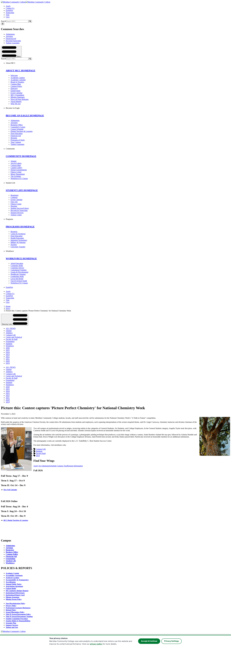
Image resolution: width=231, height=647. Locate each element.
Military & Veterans (18, 242)
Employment (15, 91)
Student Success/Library (20, 208)
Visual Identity (16, 101)
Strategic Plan (11, 623)
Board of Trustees (17, 82)
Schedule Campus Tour (58, 466)
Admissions (10, 34)
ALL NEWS (11, 328)
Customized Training (18, 270)
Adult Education (17, 263)
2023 (8, 354)
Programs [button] (9, 219)
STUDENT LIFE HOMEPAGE (22, 190)
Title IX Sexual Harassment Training (19, 616)
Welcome (14, 75)
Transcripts (10, 13)
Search (3, 21)
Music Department (18, 174)
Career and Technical (14, 337)
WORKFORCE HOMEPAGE (21, 258)
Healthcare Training (18, 274)
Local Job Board (17, 279)
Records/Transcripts (13, 41)
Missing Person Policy (14, 599)
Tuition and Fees (12, 627)
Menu (18, 56)
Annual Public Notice (13, 584)
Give (8, 17)
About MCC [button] (10, 63)
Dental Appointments (19, 170)
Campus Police (16, 86)
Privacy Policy (11, 606)
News (8, 309)
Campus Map (16, 84)
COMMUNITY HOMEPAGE (21, 156)
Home (8, 306)
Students (9, 344)
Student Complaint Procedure (17, 619)
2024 (8, 352)
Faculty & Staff (11, 339)
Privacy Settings (171, 641)
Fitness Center (16, 172)
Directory (14, 88)
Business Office (17, 125)
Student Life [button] (10, 183)
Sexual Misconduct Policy (15, 612)
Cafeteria (14, 197)
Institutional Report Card (15, 595)
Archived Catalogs (12, 578)
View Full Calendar (10, 490)
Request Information (75, 466)
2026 (8, 348)
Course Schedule (17, 129)
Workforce (10, 346)
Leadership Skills (17, 276)
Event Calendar (16, 93)
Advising (9, 36)
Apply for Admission (41, 466)
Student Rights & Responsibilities (18, 621)
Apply (8, 6)
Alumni (13, 161)
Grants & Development (19, 272)
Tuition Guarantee (12, 43)
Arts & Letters (16, 163)
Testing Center (16, 215)
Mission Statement (18, 97)
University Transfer (18, 247)
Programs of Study (18, 140)
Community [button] (10, 149)
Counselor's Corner (18, 127)
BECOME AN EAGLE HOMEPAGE (25, 115)
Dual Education (16, 133)
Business (14, 232)
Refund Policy (11, 610)
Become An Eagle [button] (13, 108)
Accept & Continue (149, 641)
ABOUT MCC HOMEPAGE (20, 70)
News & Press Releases (20, 99)
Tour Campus (16, 142)
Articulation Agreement (14, 586)
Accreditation (11, 582)
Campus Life (11, 335)
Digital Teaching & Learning (21, 131)
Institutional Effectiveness (15, 593)
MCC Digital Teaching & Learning (15, 520)
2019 (8, 363)
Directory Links (7, 324)
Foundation (10, 341)
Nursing (14, 245)
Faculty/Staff (41, 453)
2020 (8, 361)
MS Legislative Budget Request (17, 591)
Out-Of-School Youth (19, 281)
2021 (8, 359)
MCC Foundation (17, 95)
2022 (8, 357)
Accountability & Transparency (17, 580)
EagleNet (9, 10)
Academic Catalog (18, 78)
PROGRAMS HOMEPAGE (20, 226)
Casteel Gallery (16, 168)
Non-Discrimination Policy (15, 603)
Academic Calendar (18, 80)
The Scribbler (16, 176)
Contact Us (10, 8)
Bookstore (14, 195)
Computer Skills (17, 266)
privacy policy (96, 644)
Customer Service (17, 268)
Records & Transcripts (19, 210)
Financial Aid (11, 39)
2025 (8, 350)
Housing (14, 138)
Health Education (17, 238)
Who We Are (16, 104)
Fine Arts (14, 202)
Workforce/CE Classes (19, 178)
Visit (7, 15)
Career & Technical (18, 234)
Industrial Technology (19, 240)
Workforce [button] (10, 251)
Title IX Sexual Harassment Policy (18, 614)
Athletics (9, 333)
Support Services (17, 213)
